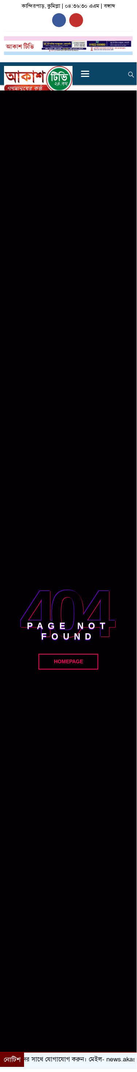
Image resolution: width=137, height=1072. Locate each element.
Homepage (68, 661)
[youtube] (76, 20)
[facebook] (59, 20)
